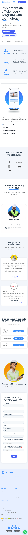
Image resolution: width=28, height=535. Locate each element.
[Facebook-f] (9, 527)
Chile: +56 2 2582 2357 (6, 507)
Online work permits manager (11, 125)
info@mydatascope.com (7, 515)
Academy (2, 497)
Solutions (3, 479)
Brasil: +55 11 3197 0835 (6, 505)
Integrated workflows (9, 133)
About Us (16, 491)
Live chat (5, 127)
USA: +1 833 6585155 (6, 503)
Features (2, 481)
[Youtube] (19, 527)
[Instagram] (15, 527)
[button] (14, 2)
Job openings (17, 497)
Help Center (3, 491)
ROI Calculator (17, 481)
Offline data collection (9, 130)
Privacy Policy (17, 495)
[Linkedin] (12, 527)
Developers (3, 495)
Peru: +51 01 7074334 (6, 511)
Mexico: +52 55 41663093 (7, 509)
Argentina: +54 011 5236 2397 (8, 513)
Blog (15, 479)
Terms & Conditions (18, 493)
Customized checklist (9, 82)
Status (2, 493)
